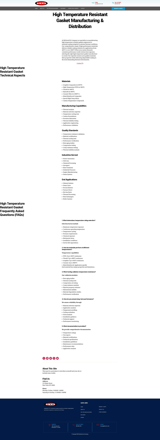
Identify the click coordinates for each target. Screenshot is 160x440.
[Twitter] (50, 358)
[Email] (57, 358)
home (82, 406)
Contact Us (80, 63)
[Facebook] (47, 358)
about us (83, 409)
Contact (83, 8)
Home (36, 8)
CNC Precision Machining (52, 8)
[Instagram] (54, 358)
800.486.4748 (117, 3)
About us (42, 8)
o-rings (82, 417)
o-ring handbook (102, 412)
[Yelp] (43, 358)
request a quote (102, 406)
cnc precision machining (86, 412)
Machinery (63, 8)
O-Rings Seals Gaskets (73, 8)
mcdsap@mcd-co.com (104, 426)
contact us (101, 409)
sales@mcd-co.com (99, 3)
